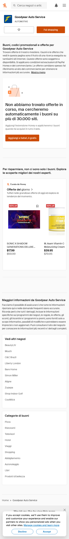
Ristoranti (10, 427)
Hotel (8, 440)
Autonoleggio (12, 464)
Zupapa (9, 387)
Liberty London (13, 363)
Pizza (8, 421)
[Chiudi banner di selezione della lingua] (64, 510)
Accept (47, 531)
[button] (64, 5)
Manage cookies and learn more (41, 525)
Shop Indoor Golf (14, 393)
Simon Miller (11, 375)
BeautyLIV (10, 345)
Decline (22, 531)
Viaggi (8, 446)
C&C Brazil (10, 357)
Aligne (8, 381)
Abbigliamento (12, 458)
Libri (7, 470)
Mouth (8, 351)
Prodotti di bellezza (15, 476)
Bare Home (11, 369)
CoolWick (10, 399)
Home (5, 500)
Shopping (10, 452)
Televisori (10, 434)
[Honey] (5, 5)
